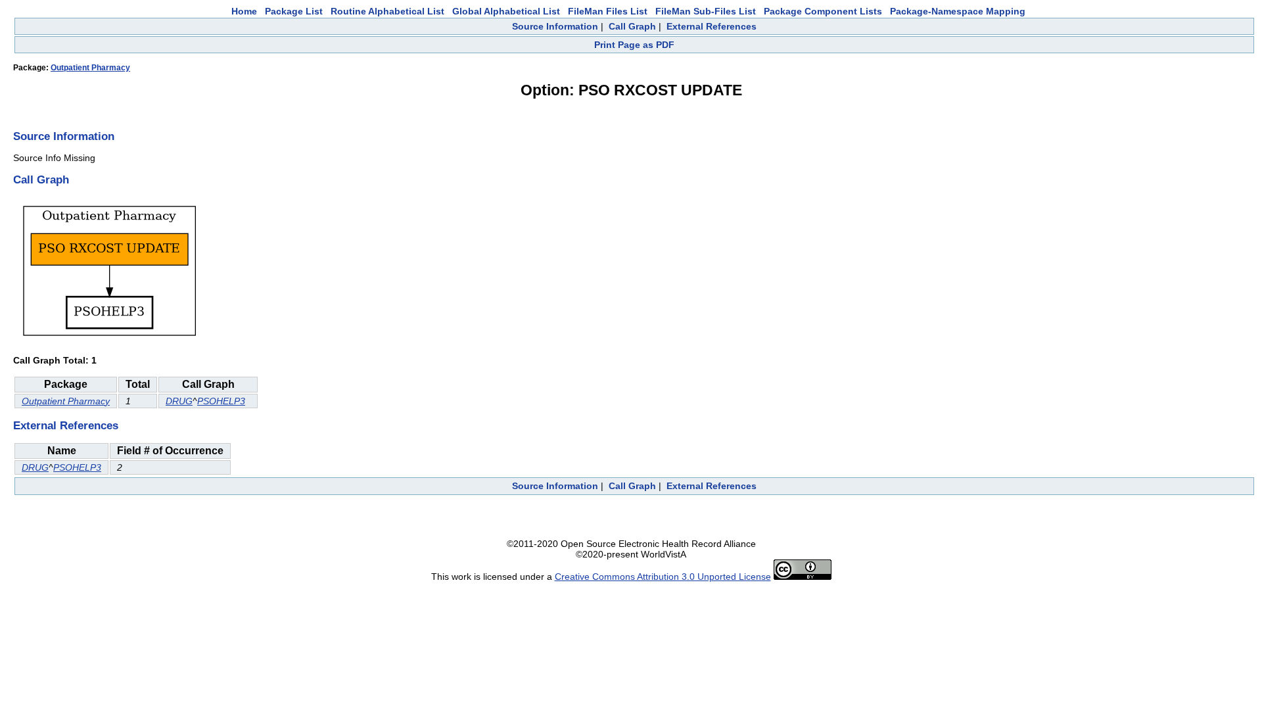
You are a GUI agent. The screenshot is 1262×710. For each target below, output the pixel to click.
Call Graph (632, 26)
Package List (294, 11)
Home (244, 11)
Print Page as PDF (634, 44)
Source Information (555, 26)
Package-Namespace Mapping (957, 11)
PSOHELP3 (221, 401)
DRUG (179, 401)
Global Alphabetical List (506, 11)
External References (711, 26)
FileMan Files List (607, 11)
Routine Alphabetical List (387, 11)
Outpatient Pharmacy (90, 68)
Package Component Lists (823, 11)
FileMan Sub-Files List (705, 11)
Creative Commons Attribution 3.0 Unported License (663, 576)
